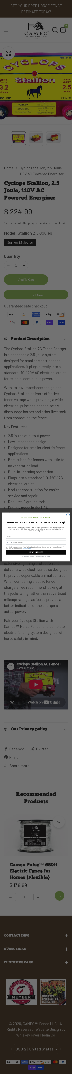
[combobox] (9, 542)
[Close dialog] (67, 514)
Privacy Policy (25, 548)
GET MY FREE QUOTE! (36, 552)
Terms (30, 548)
